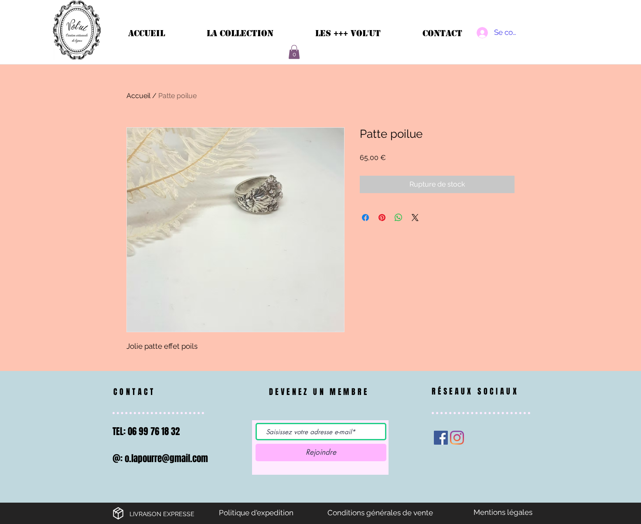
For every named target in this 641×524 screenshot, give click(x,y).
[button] (294, 52)
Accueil (138, 96)
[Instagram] (457, 438)
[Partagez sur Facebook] (365, 217)
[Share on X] (415, 217)
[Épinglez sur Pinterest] (382, 217)
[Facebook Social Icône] (441, 438)
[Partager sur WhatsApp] (398, 217)
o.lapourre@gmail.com (166, 458)
